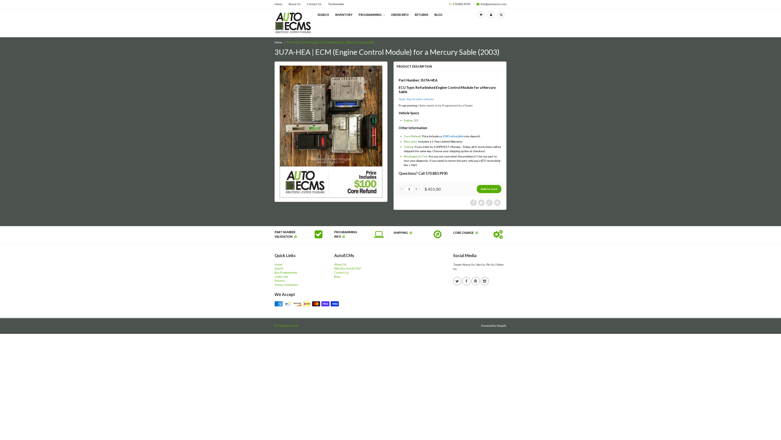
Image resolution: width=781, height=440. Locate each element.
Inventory (343, 14)
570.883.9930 (461, 4)
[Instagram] (485, 281)
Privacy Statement (286, 284)
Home (278, 4)
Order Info (400, 14)
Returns (421, 14)
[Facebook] (466, 281)
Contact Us (314, 4)
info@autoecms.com (493, 4)
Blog (438, 14)
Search (323, 14)
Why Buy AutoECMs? (347, 268)
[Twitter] (457, 281)
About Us (294, 4)
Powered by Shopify (493, 325)
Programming (370, 14)
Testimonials (336, 4)
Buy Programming (286, 272)
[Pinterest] (475, 281)
